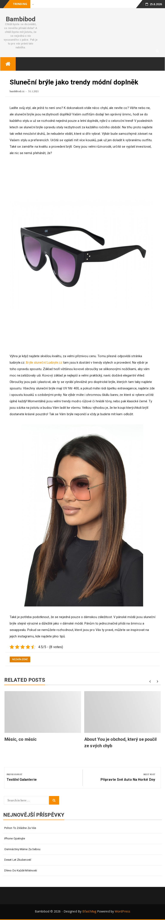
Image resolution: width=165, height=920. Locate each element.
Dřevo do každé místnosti (20, 870)
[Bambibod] (8, 64)
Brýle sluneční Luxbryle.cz (44, 362)
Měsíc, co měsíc (21, 739)
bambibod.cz (17, 91)
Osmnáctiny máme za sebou (22, 849)
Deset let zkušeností (17, 859)
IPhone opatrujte (14, 838)
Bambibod (21, 19)
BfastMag (89, 911)
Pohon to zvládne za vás (20, 828)
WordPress (122, 911)
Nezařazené (20, 659)
